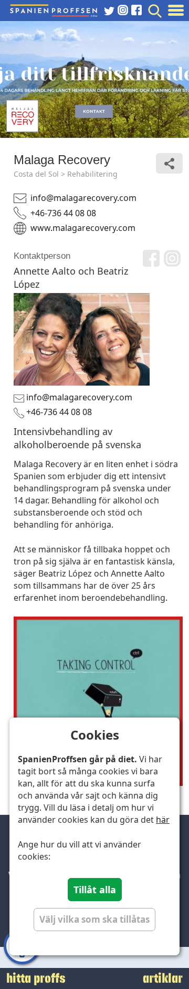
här (163, 819)
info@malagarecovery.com (83, 198)
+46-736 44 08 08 (63, 213)
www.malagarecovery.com (82, 228)
